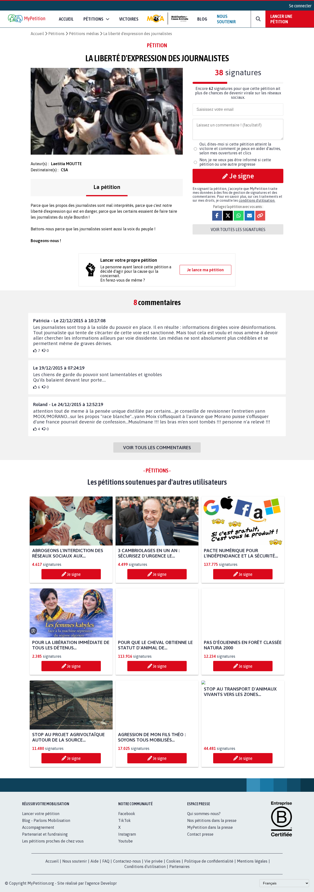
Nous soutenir (226, 18)
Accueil (66, 19)
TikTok (124, 820)
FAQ (105, 861)
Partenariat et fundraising (45, 834)
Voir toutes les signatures (238, 229)
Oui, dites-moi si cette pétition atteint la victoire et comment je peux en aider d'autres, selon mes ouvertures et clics (240, 148)
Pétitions (56, 33)
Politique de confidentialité (208, 861)
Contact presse (200, 834)
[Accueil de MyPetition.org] (27, 19)
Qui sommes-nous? (204, 813)
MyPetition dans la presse (210, 827)
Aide (95, 861)
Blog (202, 19)
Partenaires (179, 866)
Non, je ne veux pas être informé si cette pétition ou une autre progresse (235, 162)
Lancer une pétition (281, 18)
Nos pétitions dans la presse (211, 820)
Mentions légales (252, 861)
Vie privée (153, 861)
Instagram (127, 834)
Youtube (125, 841)
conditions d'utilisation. (257, 200)
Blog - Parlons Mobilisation (46, 820)
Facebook (126, 813)
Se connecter (300, 5)
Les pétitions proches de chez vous (53, 841)
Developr (109, 883)
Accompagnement (38, 827)
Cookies (173, 861)
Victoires (128, 19)
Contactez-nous (127, 861)
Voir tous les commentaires (157, 447)
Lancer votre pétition (40, 813)
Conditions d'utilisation (145, 866)
